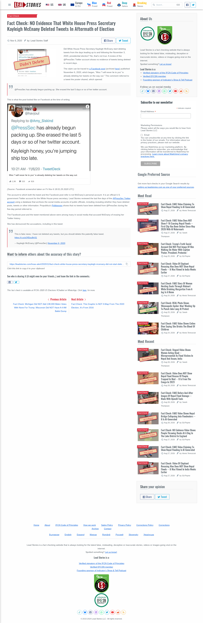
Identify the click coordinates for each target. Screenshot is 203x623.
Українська (149, 534)
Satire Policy (107, 525)
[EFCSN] (101, 600)
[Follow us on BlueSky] (148, 91)
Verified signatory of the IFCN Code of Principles (165, 73)
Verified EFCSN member (154, 76)
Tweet (124, 40)
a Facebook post (97, 69)
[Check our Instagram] (159, 91)
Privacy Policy (124, 525)
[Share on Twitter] (16, 282)
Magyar (93, 534)
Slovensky (133, 534)
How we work (89, 525)
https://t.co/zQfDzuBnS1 (26, 237)
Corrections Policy (144, 525)
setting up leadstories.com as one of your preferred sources (166, 187)
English (68, 534)
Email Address (148, 111)
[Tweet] (193, 5)
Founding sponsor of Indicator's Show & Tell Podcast (167, 80)
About (47, 525)
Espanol (80, 534)
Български (54, 534)
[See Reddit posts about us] (181, 91)
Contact (107, 528)
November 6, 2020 (56, 243)
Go (178, 5)
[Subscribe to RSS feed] (186, 91)
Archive (95, 528)
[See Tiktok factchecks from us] (142, 91)
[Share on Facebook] (10, 282)
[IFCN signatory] (101, 583)
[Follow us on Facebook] (153, 91)
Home (36, 525)
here (117, 69)
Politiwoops (57, 205)
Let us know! (165, 64)
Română (106, 534)
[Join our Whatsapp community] (164, 91)
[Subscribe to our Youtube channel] (175, 91)
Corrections (164, 525)
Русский (119, 534)
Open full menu (9, 4)
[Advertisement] (69, 339)
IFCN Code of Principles (66, 525)
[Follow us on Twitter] (170, 91)
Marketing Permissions (151, 125)
